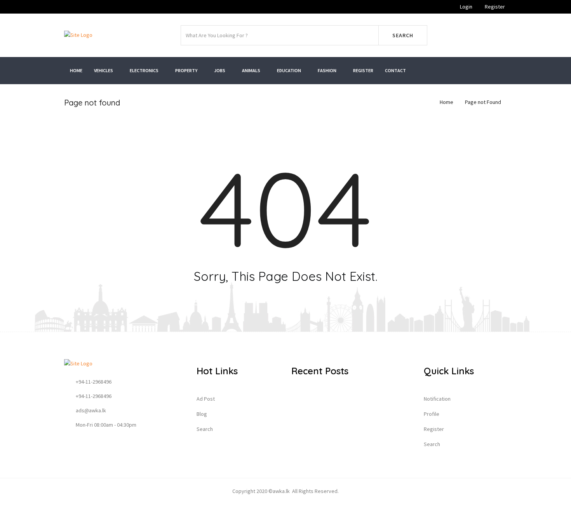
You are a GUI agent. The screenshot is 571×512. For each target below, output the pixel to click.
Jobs (220, 70)
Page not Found (483, 102)
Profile (431, 413)
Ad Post (206, 398)
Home (76, 70)
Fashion (327, 70)
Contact (395, 70)
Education (289, 70)
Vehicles (104, 70)
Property (186, 70)
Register (494, 6)
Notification (437, 398)
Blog (202, 413)
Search (402, 35)
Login (465, 6)
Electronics (144, 70)
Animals (251, 70)
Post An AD (472, 35)
